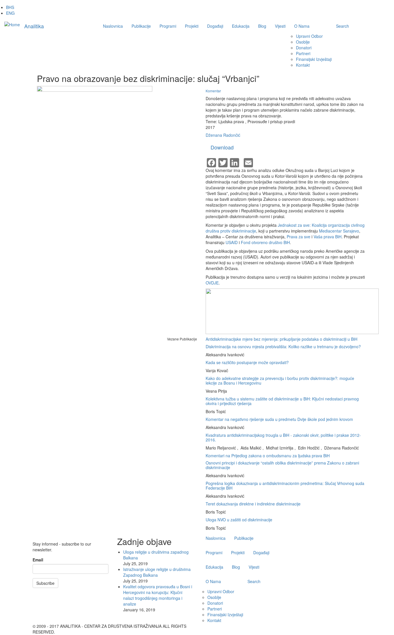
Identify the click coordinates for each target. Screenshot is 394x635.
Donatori (304, 47)
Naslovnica (113, 26)
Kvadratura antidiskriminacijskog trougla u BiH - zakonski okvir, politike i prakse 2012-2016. (283, 437)
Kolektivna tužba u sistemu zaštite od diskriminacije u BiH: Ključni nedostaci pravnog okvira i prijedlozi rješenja (282, 401)
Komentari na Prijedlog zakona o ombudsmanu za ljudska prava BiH (268, 455)
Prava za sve (298, 236)
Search (342, 26)
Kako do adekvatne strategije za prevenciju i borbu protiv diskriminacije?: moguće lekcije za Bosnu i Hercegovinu (280, 380)
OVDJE (212, 283)
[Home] (12, 24)
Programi (168, 26)
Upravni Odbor (309, 36)
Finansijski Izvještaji (314, 59)
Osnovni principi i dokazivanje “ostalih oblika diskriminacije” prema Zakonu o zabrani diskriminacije (282, 465)
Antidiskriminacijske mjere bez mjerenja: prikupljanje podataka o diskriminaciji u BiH (281, 339)
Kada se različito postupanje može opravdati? (247, 362)
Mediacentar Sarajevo (339, 231)
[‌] (336, 626)
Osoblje (303, 42)
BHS (10, 7)
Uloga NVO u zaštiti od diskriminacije (239, 519)
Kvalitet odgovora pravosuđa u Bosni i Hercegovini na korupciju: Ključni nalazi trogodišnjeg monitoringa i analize (157, 595)
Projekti (191, 26)
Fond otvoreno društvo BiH (265, 242)
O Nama (301, 26)
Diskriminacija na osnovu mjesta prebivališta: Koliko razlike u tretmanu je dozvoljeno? (283, 346)
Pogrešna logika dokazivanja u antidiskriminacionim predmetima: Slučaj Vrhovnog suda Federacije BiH (285, 485)
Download (222, 147)
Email (38, 560)
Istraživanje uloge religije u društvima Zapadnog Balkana (157, 572)
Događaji (215, 26)
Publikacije (141, 26)
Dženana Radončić (223, 135)
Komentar (213, 90)
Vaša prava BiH (327, 236)
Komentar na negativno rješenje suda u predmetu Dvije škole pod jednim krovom (279, 419)
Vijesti (280, 26)
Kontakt (303, 65)
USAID (232, 242)
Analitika (34, 26)
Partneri (303, 53)
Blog (262, 26)
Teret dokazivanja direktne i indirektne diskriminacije (253, 504)
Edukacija (240, 26)
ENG (10, 13)
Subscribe (45, 583)
